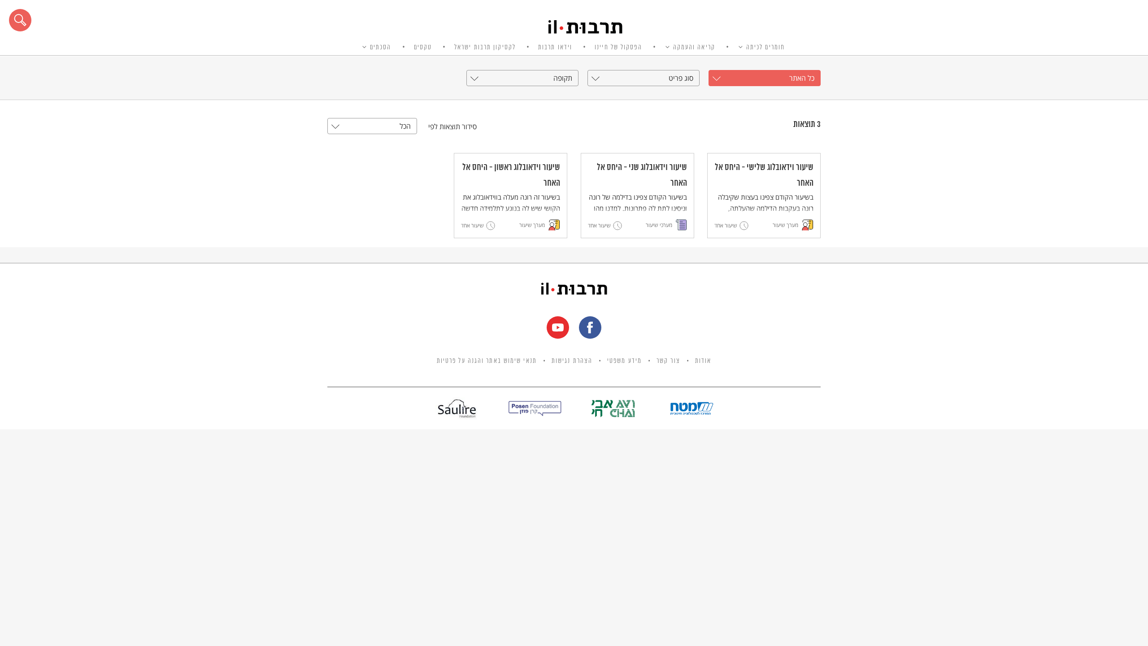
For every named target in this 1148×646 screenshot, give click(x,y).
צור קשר (668, 361)
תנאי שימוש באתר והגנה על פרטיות (487, 361)
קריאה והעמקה (694, 47)
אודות (703, 361)
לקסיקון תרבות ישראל (485, 47)
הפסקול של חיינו (618, 47)
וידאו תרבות (555, 47)
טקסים (423, 47)
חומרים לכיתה (765, 47)
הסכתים (380, 47)
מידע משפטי (624, 361)
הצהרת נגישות (572, 361)
